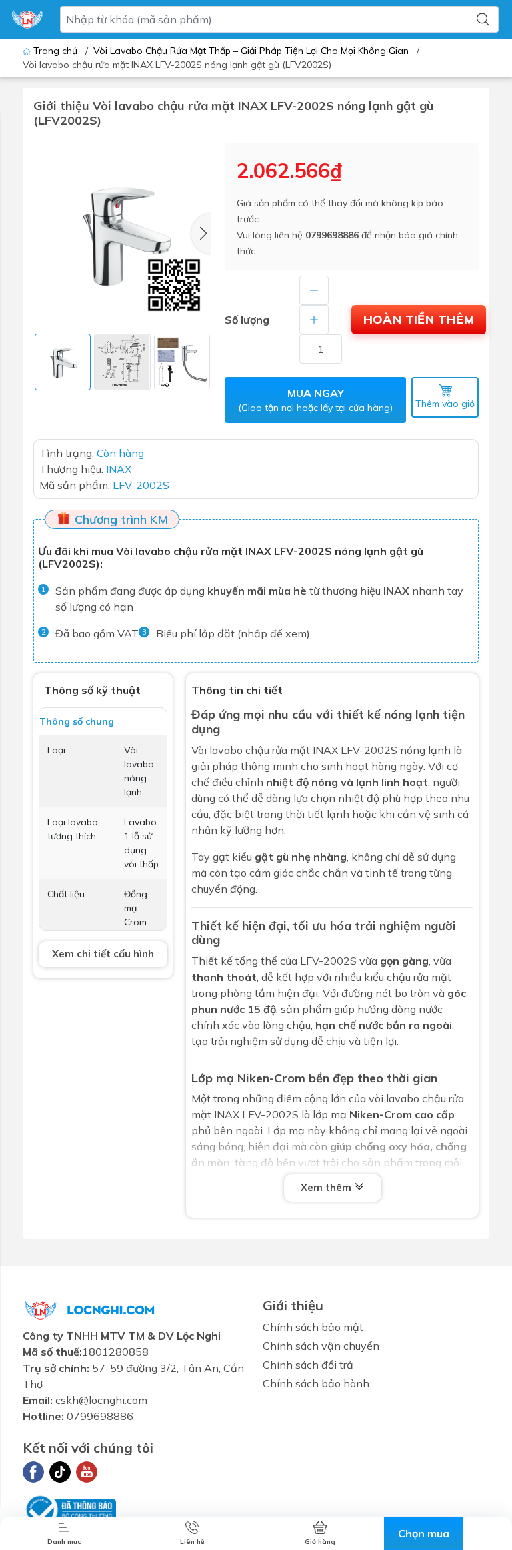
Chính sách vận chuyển (321, 1345)
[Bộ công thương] (69, 1508)
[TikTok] (60, 1472)
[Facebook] (33, 1472)
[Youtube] (86, 1472)
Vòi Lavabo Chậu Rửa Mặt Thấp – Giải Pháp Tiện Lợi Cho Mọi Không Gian (251, 51)
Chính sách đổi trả (308, 1364)
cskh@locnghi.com (101, 1400)
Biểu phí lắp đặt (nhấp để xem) (233, 633)
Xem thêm (327, 1187)
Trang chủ (55, 51)
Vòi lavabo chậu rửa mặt (250, 750)
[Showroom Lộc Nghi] (27, 19)
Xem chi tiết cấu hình (103, 953)
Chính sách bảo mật (313, 1327)
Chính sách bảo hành (316, 1383)
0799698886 (332, 235)
